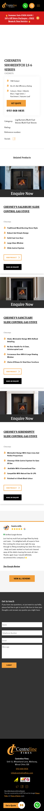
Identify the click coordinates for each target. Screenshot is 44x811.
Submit (9, 665)
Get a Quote (11, 805)
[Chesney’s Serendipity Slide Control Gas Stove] (22, 413)
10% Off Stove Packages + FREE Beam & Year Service (19, 20)
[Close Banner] (38, 18)
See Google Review (11, 566)
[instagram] (26, 787)
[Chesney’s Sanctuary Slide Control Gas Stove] (22, 299)
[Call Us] (25, 5)
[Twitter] (17, 787)
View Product (11, 257)
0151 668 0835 (15, 110)
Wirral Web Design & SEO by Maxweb (14, 791)
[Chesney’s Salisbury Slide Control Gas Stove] (22, 188)
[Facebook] (14, 140)
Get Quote (16, 103)
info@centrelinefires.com (22, 772)
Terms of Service (16, 796)
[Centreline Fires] (9, 7)
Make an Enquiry (12, 267)
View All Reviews (22, 578)
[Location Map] (22, 702)
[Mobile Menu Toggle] (38, 6)
